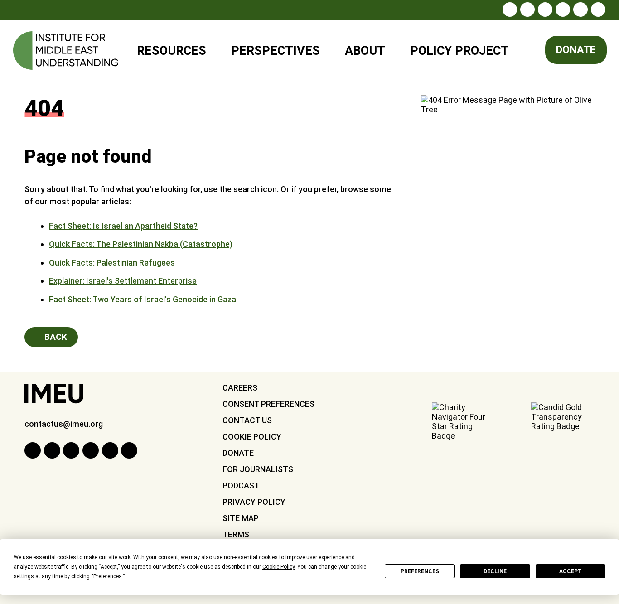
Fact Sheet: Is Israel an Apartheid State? (123, 226)
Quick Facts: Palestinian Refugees (112, 262)
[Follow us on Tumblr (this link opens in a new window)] (563, 9)
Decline (495, 571)
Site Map (240, 518)
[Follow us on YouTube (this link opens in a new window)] (580, 9)
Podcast (241, 485)
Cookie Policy (251, 436)
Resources (171, 50)
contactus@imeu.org (63, 424)
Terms (235, 534)
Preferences (420, 571)
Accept (570, 571)
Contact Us (247, 420)
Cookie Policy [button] (278, 567)
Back (54, 337)
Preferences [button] (107, 576)
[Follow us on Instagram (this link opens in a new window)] (510, 9)
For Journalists (257, 469)
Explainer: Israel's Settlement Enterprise (123, 280)
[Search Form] (530, 51)
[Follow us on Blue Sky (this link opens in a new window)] (598, 9)
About (365, 50)
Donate (576, 49)
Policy (453, 47)
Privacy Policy (253, 502)
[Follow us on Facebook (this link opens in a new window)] (527, 9)
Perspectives (275, 50)
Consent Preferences (268, 404)
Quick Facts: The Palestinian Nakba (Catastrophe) (140, 244)
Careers (239, 387)
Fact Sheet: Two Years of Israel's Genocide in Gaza (142, 299)
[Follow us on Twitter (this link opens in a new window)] (545, 9)
